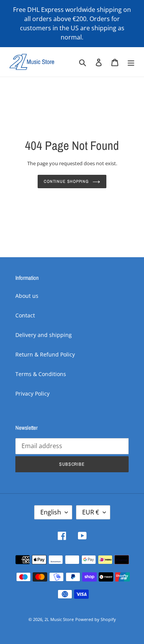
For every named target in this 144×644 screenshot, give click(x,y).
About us (26, 295)
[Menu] (131, 62)
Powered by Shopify (95, 619)
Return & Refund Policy (45, 354)
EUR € (90, 512)
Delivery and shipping (43, 334)
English (50, 512)
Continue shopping (66, 181)
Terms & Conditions (40, 374)
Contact (25, 315)
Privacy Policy (32, 393)
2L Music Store (59, 619)
